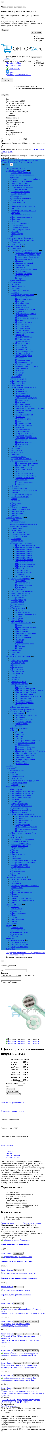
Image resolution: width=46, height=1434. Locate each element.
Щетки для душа (22, 276)
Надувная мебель (18, 383)
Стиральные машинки (25, 433)
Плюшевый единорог (24, 703)
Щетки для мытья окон (20, 509)
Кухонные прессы (23, 328)
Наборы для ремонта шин (26, 829)
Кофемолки (20, 402)
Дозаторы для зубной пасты (27, 257)
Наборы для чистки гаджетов (23, 206)
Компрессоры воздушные (26, 827)
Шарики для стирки (24, 274)
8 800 (9, 59)
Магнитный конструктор (26, 753)
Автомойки (20, 818)
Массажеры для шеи (24, 558)
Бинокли (15, 907)
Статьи (11, 1391)
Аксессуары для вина (24, 297)
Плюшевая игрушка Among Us (28, 696)
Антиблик (15, 799)
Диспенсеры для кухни (25, 309)
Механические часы (19, 932)
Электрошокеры (18, 919)
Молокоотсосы (22, 724)
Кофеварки (20, 320)
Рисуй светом (21, 762)
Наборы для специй (24, 337)
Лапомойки (16, 884)
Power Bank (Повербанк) (21, 173)
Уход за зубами (17, 619)
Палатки (14, 852)
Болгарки (20, 389)
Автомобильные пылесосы (22, 793)
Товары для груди (18, 600)
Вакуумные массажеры (25, 545)
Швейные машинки (24, 442)
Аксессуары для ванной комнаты (24, 251)
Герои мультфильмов (19, 661)
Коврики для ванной (24, 263)
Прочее (19, 705)
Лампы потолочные (24, 467)
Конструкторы (17, 673)
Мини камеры (17, 200)
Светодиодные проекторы (26, 476)
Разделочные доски (24, 356)
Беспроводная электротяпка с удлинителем (18, 1367)
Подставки (15, 213)
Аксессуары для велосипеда (22, 839)
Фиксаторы (16, 869)
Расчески (19, 610)
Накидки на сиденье (19, 812)
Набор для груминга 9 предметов (15, 1244)
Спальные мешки (18, 854)
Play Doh (19, 736)
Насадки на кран (23, 343)
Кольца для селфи (18, 194)
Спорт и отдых (12, 837)
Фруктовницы (22, 368)
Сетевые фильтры (23, 429)
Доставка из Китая (8, 1393)
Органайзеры (16, 450)
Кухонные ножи (22, 326)
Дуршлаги (20, 312)
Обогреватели (17, 385)
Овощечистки (21, 347)
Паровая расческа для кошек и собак (17, 1261)
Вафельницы (21, 305)
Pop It (13, 659)
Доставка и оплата (13, 1158)
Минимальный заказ (14, 1155)
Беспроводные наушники (21, 181)
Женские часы (17, 928)
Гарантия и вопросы (30, 160)
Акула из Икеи (22, 686)
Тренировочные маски (20, 867)
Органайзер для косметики (22, 591)
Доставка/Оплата (15, 160)
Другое (14, 236)
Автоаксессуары (12, 787)
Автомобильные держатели (22, 175)
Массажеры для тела (24, 555)
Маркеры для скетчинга (25, 755)
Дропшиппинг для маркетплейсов (30, 1393)
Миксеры (20, 335)
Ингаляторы (21, 581)
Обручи (14, 850)
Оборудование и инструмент (23, 814)
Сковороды (20, 358)
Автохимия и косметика (21, 797)
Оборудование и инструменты (23, 387)
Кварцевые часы (18, 930)
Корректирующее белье (20, 534)
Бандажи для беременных (26, 715)
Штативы (15, 232)
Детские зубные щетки (25, 720)
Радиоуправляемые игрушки (22, 709)
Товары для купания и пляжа (23, 863)
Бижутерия (10, 938)
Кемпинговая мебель (19, 841)
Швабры (14, 505)
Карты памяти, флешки (20, 192)
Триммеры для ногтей (25, 644)
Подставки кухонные (24, 351)
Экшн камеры (17, 234)
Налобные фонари (18, 913)
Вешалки (15, 284)
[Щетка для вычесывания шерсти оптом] (22, 1041)
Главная (4, 160)
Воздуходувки (22, 394)
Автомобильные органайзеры (23, 791)
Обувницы (15, 448)
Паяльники (20, 417)
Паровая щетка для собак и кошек (16, 1295)
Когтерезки (16, 881)
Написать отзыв (7, 1223)
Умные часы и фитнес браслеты (19, 238)
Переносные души (23, 419)
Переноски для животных (21, 892)
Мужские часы (17, 934)
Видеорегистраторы (19, 804)
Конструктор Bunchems (25, 747)
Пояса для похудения (19, 595)
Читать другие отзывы (32, 1223)
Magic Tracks (21, 734)
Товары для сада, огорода (21, 494)
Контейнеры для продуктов (27, 318)
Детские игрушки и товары (17, 656)
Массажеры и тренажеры (21, 543)
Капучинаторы (22, 316)
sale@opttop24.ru (25, 1400)
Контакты (28, 162)
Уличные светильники (25, 478)
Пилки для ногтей (23, 637)
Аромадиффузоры (18, 280)
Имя (2, 970)
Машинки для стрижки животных (25, 886)
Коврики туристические (21, 844)
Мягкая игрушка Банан (25, 688)
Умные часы (16, 242)
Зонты (14, 772)
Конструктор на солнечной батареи (30, 751)
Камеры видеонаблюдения (22, 187)
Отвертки (20, 412)
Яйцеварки (20, 373)
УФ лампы (20, 646)
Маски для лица (17, 541)
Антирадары (16, 802)
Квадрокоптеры (17, 671)
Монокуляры (16, 909)
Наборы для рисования (25, 759)
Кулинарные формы (24, 322)
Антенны (15, 177)
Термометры (21, 587)
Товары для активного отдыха (23, 860)
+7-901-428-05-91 (9, 1400)
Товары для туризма (19, 865)
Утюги (14, 499)
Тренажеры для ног (24, 570)
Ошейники (15, 890)
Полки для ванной (23, 272)
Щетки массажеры (23, 577)
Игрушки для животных (21, 879)
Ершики (19, 261)
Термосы (15, 492)
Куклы (14, 675)
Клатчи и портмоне (19, 783)
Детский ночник (22, 745)
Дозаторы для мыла (24, 259)
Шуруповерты (22, 444)
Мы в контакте (7, 1145)
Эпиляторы (16, 650)
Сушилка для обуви (19, 488)
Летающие (15, 677)
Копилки (15, 293)
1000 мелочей (11, 923)
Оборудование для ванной (26, 269)
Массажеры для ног (24, 553)
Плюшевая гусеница (24, 694)
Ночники (20, 471)
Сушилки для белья (24, 436)
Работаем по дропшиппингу (12, 1102)
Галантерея (10, 768)
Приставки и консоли (20, 707)
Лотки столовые (22, 330)
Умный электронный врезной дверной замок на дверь (22, 1313)
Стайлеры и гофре (23, 612)
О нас (21, 162)
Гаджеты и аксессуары (15, 171)
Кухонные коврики (23, 324)
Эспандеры (16, 873)
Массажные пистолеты (25, 564)
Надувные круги (18, 848)
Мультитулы (16, 911)
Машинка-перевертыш (25, 757)
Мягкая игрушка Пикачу (26, 692)
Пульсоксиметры (23, 583)
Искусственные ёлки (19, 945)
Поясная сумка (17, 778)
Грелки (19, 625)
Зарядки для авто (23, 825)
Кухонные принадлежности (22, 295)
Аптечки (15, 520)
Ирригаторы (16, 530)
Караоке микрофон (19, 190)
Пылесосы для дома (24, 425)
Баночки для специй (24, 299)
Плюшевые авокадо (24, 701)
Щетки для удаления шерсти (22, 900)
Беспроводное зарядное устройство (25, 179)
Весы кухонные (22, 307)
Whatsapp (15, 1402)
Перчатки (15, 455)
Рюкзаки (14, 785)
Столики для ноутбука (20, 223)
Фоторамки (16, 503)
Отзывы (4, 162)
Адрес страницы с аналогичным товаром (17, 975)
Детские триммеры (23, 722)
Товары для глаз (17, 598)
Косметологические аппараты (28, 547)
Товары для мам (17, 713)
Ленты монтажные (23, 406)
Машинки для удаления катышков (30, 408)
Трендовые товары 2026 (15, 169)
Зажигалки (15, 288)
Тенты (14, 856)
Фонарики (20, 484)
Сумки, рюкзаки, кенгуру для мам (25, 780)
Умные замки (21, 440)
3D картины (16, 248)
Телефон (4, 973)
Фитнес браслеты (18, 244)
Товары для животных (15, 877)
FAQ (36, 1391)
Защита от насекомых (20, 290)
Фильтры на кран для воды (27, 366)
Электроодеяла (17, 513)
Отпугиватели (17, 888)
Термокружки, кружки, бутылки (24, 490)
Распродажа (10, 949)
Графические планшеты (21, 185)
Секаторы (20, 427)
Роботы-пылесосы (18, 457)
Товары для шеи (17, 604)
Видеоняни (20, 717)
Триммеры (15, 606)
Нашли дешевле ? (13, 1094)
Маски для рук (22, 631)
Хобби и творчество (19, 728)
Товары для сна (17, 602)
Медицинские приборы (20, 579)
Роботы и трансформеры (21, 711)
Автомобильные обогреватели (28, 816)
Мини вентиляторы (24, 410)
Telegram (25, 1402)
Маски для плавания (19, 846)
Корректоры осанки (19, 537)
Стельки (19, 642)
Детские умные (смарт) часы (22, 240)
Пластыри (20, 640)
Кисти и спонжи (18, 532)
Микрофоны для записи (21, 198)
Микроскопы (16, 196)
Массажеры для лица (24, 551)
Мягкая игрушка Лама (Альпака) (29, 690)
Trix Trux (19, 738)
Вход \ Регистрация (9, 1406)
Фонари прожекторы (24, 482)
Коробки (14, 936)
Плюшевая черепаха (24, 698)
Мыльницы (20, 267)
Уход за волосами (18, 608)
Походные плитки (23, 423)
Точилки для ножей (24, 364)
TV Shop (9, 766)
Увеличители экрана (19, 227)
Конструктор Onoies (24, 749)
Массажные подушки (24, 566)
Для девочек (16, 665)
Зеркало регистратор (19, 808)
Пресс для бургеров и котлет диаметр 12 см (18, 1355)
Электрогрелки (17, 511)
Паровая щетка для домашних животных (19, 1278)
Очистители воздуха (24, 415)
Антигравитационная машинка (28, 741)
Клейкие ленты (22, 400)
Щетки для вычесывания (21, 898)
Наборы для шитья (18, 381)
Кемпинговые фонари (25, 465)
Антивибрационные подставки (28, 253)
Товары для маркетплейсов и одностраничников (25, 953)
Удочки (14, 917)
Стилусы (15, 221)
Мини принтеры (18, 202)
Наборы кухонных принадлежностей (23, 340)
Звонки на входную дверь (26, 398)
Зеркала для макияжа (19, 526)
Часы (8, 926)
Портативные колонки (20, 215)
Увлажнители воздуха (20, 497)
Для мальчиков (17, 667)
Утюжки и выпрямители (26, 614)
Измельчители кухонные (26, 314)
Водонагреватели (18, 286)
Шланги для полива (19, 507)
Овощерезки (21, 345)
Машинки (15, 680)
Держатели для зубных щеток (28, 255)
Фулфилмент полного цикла (12, 1111)
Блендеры (20, 301)
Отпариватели (17, 452)
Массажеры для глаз (24, 549)
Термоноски (16, 858)
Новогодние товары (14, 940)
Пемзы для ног (22, 635)
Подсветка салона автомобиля (23, 833)
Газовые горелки (23, 396)
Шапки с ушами (22, 764)
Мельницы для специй (25, 333)
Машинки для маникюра (26, 633)
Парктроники (21, 831)
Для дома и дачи (12, 246)
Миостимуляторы (23, 568)
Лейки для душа (22, 265)
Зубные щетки (17, 528)
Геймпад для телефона (20, 183)
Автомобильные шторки (21, 795)
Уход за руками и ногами (21, 623)
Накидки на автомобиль (21, 810)
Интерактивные (17, 669)
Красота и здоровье (14, 518)
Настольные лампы (24, 469)
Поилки (14, 896)
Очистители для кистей (20, 593)
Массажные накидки (24, 562)
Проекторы (16, 219)
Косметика (15, 652)
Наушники (15, 208)
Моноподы (15, 204)
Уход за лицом (17, 621)
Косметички (16, 539)
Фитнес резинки (18, 871)
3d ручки (19, 732)
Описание (10, 1151)
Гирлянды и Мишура (19, 942)
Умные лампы (21, 480)
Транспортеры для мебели (26, 438)
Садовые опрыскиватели (21, 459)
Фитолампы (16, 501)
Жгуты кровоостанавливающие (24, 524)
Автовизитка (16, 789)
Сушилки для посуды (24, 362)
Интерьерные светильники (27, 463)
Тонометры (20, 589)
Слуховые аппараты (24, 585)
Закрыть (5, 30)
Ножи (13, 915)
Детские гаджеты (18, 663)
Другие (19, 278)
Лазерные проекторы (19, 947)
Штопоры (20, 370)
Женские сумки (17, 770)
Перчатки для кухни (24, 349)
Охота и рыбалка (13, 905)
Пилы (18, 421)
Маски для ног (22, 629)
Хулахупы (20, 574)
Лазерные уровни (23, 404)
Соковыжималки (23, 360)
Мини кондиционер (19, 379)
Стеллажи (15, 486)
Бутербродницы (22, 303)
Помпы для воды (23, 354)
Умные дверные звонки (20, 230)
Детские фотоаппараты (25, 743)
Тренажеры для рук (24, 572)
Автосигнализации (24, 820)
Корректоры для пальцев (26, 627)
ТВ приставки (17, 225)
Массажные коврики (24, 560)
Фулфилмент (13, 162)
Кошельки (15, 774)
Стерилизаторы (22, 431)
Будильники (16, 282)
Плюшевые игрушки (19, 684)
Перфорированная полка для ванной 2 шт (18, 1380)
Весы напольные (18, 522)
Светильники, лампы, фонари (23, 461)
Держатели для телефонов (21, 806)
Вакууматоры (21, 391)
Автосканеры (21, 823)
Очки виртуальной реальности (23, 211)
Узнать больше (7, 1253)
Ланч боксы (16, 377)
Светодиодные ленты (24, 473)
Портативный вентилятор (21, 217)
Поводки (15, 894)
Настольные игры (18, 682)
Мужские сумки (17, 776)
